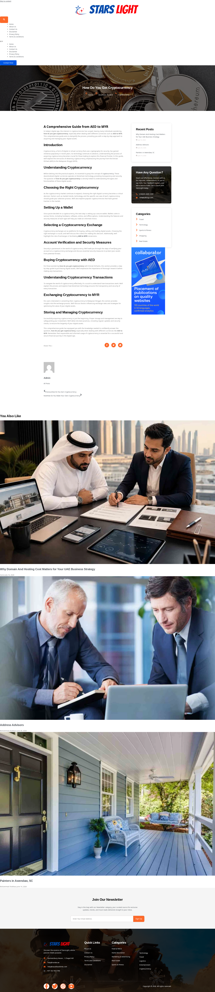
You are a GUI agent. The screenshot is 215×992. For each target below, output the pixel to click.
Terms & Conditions (16, 37)
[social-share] (107, 345)
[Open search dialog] (4, 19)
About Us (12, 27)
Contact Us (13, 29)
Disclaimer (13, 32)
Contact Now (8, 63)
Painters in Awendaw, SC (16, 880)
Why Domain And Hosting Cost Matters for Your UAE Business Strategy (47, 569)
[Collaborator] (148, 314)
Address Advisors (12, 725)
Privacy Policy (14, 34)
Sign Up (138, 919)
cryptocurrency (108, 174)
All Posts (47, 383)
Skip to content (5, 1)
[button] (107, 41)
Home (11, 24)
